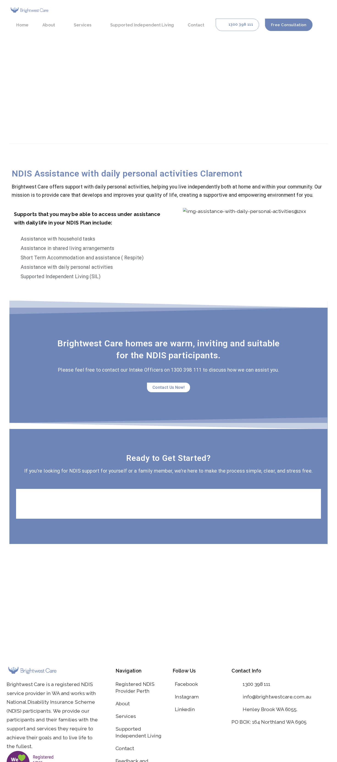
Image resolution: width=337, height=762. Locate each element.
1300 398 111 (256, 684)
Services (83, 24)
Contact (196, 24)
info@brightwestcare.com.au (277, 697)
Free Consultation (289, 24)
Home (22, 24)
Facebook (186, 684)
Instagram (187, 697)
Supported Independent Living (142, 24)
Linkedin (185, 709)
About (48, 24)
